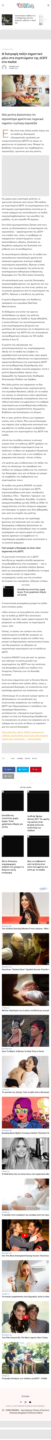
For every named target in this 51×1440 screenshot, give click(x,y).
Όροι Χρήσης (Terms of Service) (35, 1410)
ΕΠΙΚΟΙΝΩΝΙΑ (13, 1410)
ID (3, 1410)
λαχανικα (20, 758)
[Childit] (25, 5)
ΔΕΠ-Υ (13, 758)
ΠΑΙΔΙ (11, 49)
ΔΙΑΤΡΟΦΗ (5, 49)
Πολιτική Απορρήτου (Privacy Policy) (26, 1412)
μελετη (27, 758)
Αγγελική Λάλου (14, 66)
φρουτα (34, 758)
